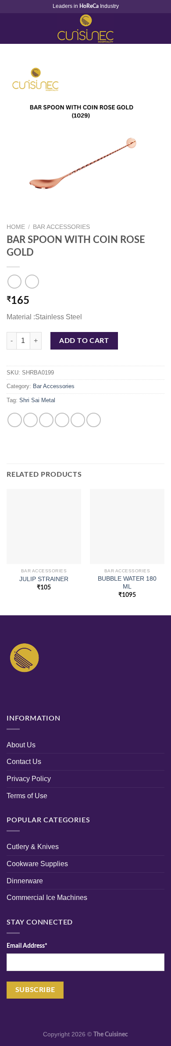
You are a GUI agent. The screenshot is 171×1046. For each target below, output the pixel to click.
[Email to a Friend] (62, 420)
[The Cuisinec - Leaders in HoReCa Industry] (85, 28)
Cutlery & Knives (33, 846)
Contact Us (24, 761)
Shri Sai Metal (37, 400)
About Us (21, 745)
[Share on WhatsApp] (14, 420)
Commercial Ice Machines (47, 897)
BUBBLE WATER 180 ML (127, 582)
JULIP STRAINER (43, 579)
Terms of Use (27, 796)
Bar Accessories (61, 227)
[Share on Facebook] (30, 420)
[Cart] (160, 28)
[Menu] (12, 28)
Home (16, 227)
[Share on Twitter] (46, 420)
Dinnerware (25, 881)
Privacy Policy (29, 778)
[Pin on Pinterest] (78, 420)
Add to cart (84, 340)
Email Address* (27, 945)
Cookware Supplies (37, 864)
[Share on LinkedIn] (93, 420)
